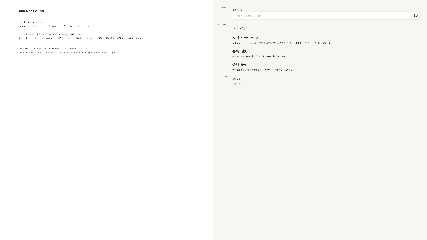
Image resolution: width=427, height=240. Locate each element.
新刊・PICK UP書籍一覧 (243, 56)
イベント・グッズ (312, 42)
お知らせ (236, 78)
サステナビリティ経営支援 (290, 42)
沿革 (249, 69)
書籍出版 (239, 51)
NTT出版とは (238, 69)
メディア (239, 28)
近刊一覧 (260, 56)
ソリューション (245, 38)
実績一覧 (327, 42)
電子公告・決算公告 (284, 69)
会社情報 (239, 64)
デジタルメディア (267, 42)
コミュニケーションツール (244, 42)
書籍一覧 (271, 56)
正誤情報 (281, 56)
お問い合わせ (238, 84)
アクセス (268, 69)
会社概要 (258, 69)
